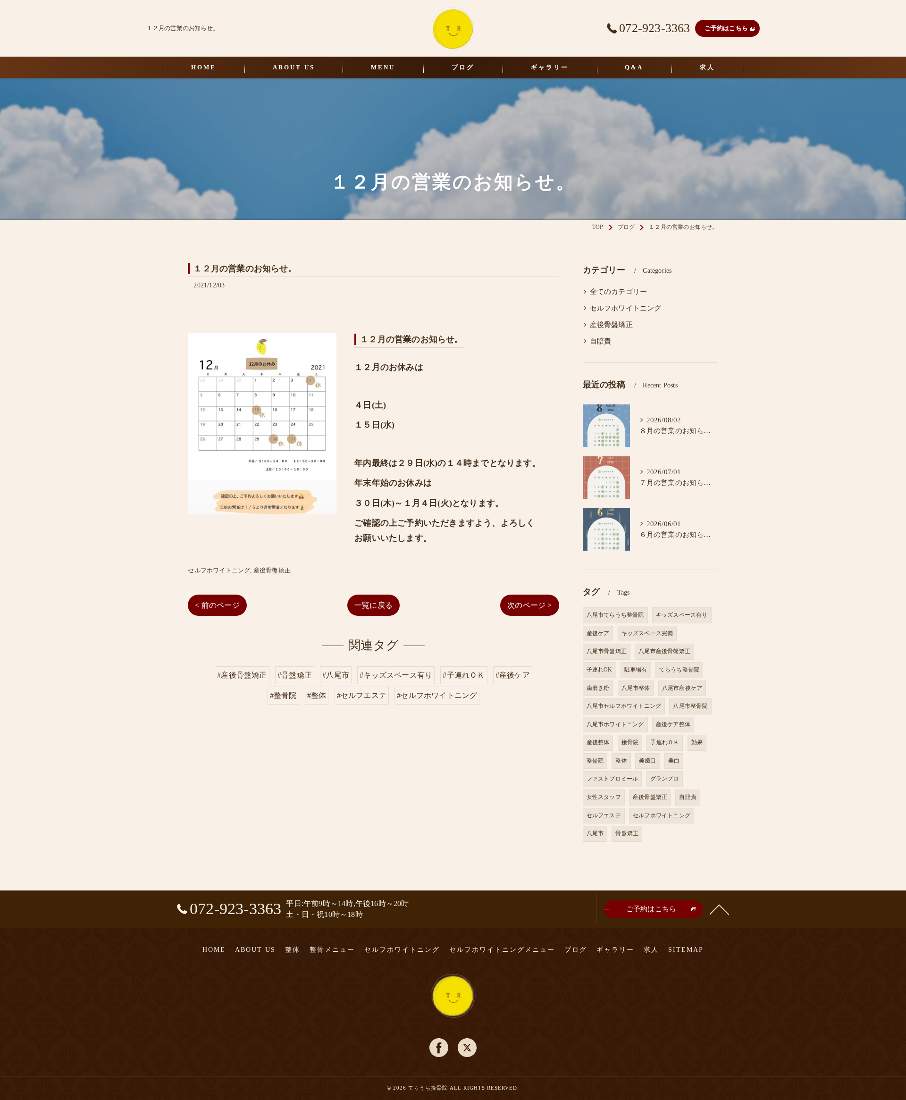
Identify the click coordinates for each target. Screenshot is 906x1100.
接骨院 (630, 742)
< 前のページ (217, 605)
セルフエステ (604, 815)
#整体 (317, 695)
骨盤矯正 (626, 833)
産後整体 (598, 742)
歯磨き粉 (598, 688)
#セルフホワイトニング (437, 695)
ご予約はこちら (726, 28)
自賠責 (601, 341)
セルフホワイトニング (219, 570)
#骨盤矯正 (294, 675)
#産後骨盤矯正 (242, 675)
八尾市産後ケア (682, 688)
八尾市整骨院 (690, 706)
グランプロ (664, 778)
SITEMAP (686, 949)
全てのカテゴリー (618, 291)
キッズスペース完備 (647, 633)
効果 (697, 742)
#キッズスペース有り (396, 675)
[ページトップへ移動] (719, 908)
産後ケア (598, 633)
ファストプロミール (612, 778)
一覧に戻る (373, 605)
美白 (674, 760)
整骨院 (595, 760)
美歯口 (647, 760)
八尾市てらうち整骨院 (615, 615)
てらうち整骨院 (679, 669)
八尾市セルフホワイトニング (624, 706)
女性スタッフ (604, 797)
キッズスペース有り (682, 615)
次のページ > (529, 605)
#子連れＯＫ (464, 675)
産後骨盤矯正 (272, 570)
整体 (621, 760)
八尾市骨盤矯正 (607, 651)
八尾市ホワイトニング (615, 724)
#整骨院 (283, 695)
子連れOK (599, 669)
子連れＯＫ (664, 742)
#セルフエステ (361, 695)
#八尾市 (335, 675)
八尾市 (595, 833)
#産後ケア (512, 675)
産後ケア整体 (673, 724)
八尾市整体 (635, 688)
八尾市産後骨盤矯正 (664, 651)
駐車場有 (635, 669)
